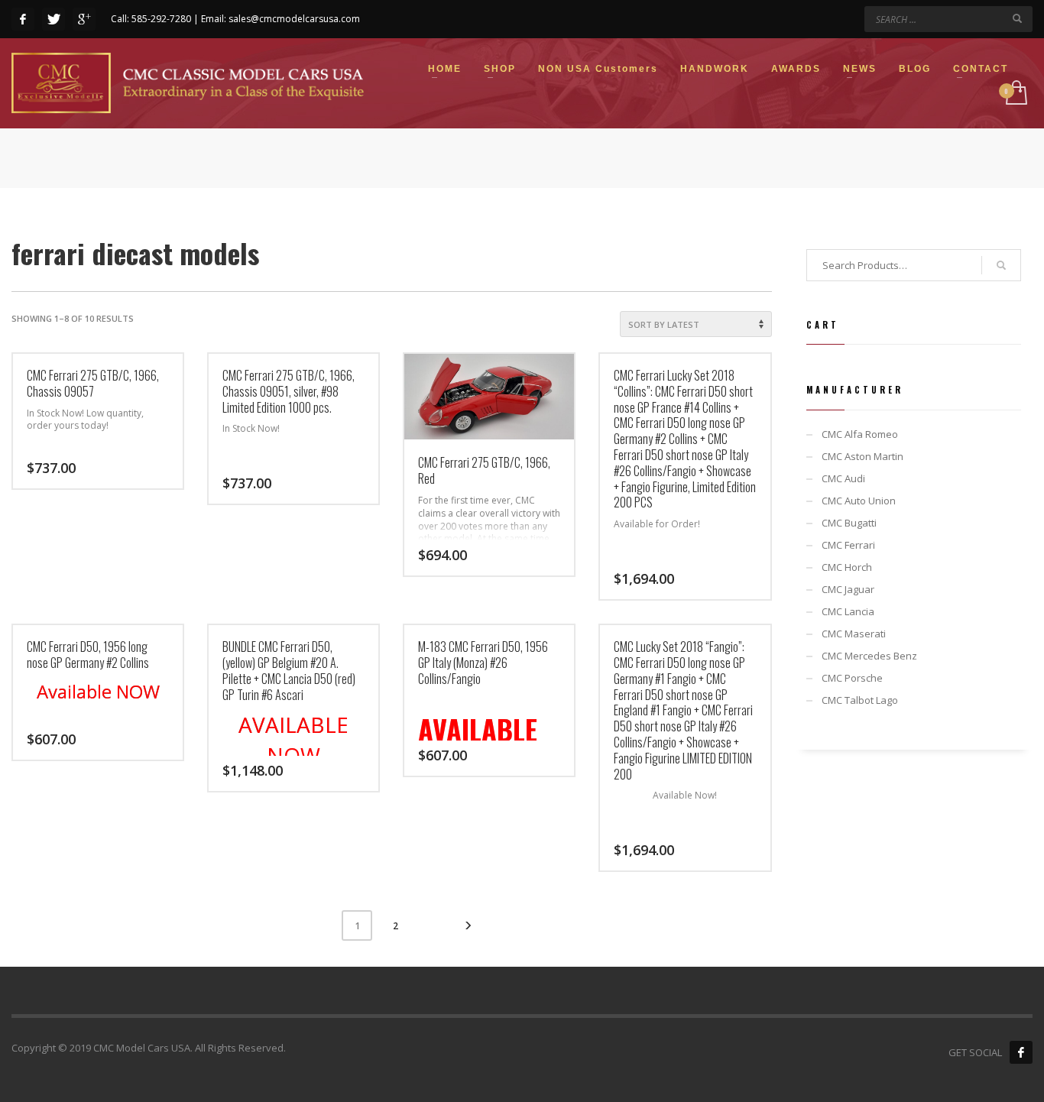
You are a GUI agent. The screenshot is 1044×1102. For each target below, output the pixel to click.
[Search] (1001, 265)
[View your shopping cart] (1015, 94)
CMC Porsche (852, 678)
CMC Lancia (848, 611)
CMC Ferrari (848, 545)
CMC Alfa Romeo (860, 434)
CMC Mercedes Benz (869, 656)
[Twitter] (53, 19)
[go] (1017, 18)
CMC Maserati (854, 633)
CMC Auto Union (859, 500)
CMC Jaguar (848, 589)
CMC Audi (843, 478)
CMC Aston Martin (862, 456)
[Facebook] (22, 19)
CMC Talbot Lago (860, 700)
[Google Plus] (84, 19)
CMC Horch (847, 567)
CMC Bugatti (849, 523)
